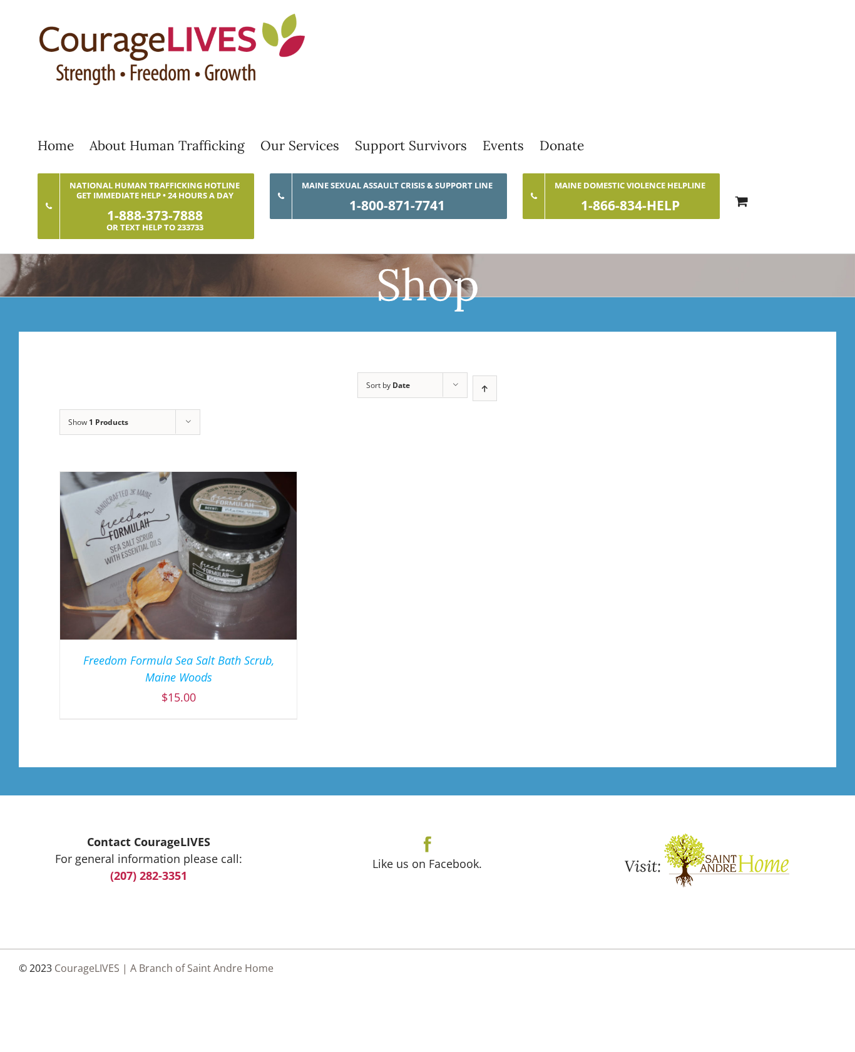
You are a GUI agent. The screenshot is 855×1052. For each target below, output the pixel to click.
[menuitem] (64, 145)
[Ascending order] (485, 388)
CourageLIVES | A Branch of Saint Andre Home (164, 968)
